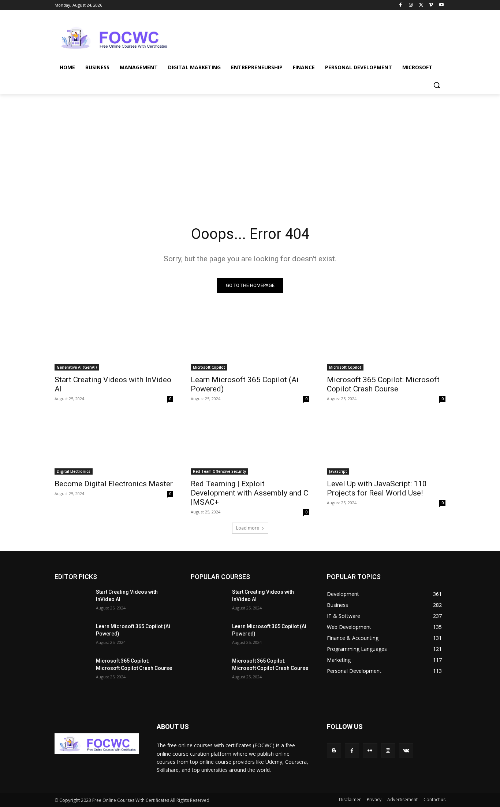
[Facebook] (400, 5)
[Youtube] (441, 5)
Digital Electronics (73, 471)
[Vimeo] (431, 5)
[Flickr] (370, 750)
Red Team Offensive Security (219, 471)
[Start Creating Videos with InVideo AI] (114, 341)
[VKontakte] (406, 750)
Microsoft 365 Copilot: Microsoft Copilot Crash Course (383, 384)
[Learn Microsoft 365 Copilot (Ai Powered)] (250, 341)
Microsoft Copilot (209, 367)
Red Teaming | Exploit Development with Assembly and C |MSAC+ (249, 492)
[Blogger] (334, 750)
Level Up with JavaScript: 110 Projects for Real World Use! (377, 488)
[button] (436, 85)
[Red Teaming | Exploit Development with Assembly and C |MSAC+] (250, 445)
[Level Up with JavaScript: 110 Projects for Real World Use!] (386, 445)
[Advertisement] (305, 37)
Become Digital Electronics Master (114, 483)
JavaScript (338, 471)
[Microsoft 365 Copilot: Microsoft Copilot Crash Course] (386, 341)
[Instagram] (411, 5)
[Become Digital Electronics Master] (114, 445)
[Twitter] (421, 5)
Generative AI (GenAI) (77, 367)
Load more (247, 528)
